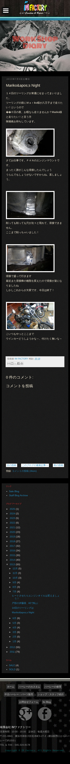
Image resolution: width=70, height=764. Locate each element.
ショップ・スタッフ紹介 (51, 694)
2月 (15, 636)
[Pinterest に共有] (21, 363)
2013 (13, 564)
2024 (13, 513)
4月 (15, 627)
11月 (15, 573)
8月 (15, 587)
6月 (15, 618)
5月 (15, 623)
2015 (13, 555)
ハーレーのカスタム (29, 686)
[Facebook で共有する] (18, 363)
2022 (13, 522)
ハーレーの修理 (53, 686)
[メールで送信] (9, 363)
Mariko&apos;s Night (23, 612)
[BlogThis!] (12, 363)
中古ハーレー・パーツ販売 (19, 694)
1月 (15, 641)
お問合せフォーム (28, 702)
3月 (15, 632)
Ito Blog (47, 702)
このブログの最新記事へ (35, 465)
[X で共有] (15, 363)
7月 (15, 591)
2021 (13, 527)
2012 (13, 647)
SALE (12, 665)
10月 (15, 577)
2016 (13, 550)
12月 (15, 568)
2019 (13, 536)
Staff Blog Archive (18, 495)
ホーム (10, 686)
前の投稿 (58, 465)
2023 (13, 518)
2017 (13, 546)
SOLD (12, 669)
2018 (13, 541)
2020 (13, 532)
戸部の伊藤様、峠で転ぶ (25, 603)
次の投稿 (11, 465)
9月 (15, 582)
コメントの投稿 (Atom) (24, 471)
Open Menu (6, 10)
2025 (13, 509)
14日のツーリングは (23, 607)
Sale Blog (14, 491)
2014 (13, 559)
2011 (12, 651)
